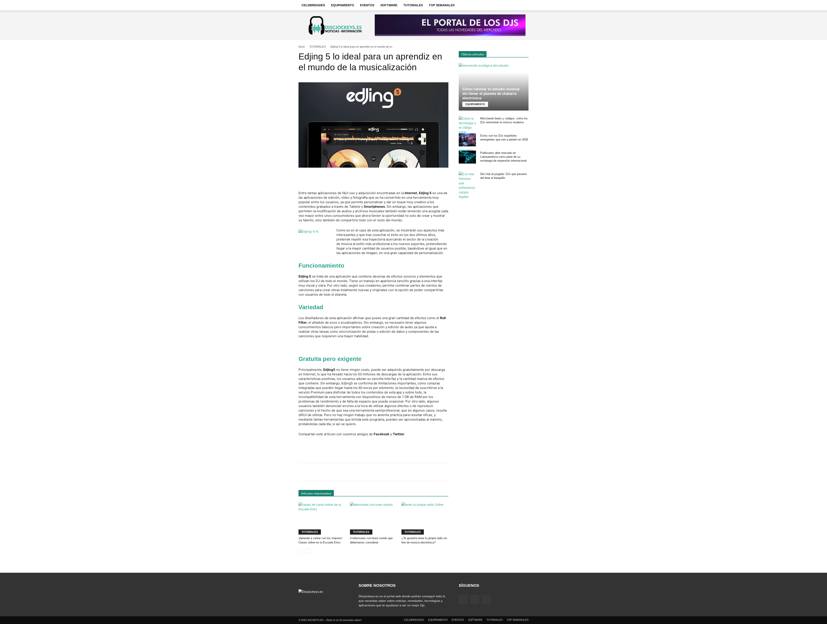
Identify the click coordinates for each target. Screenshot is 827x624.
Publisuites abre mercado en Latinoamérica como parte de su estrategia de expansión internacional (503, 156)
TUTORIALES (413, 5)
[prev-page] (301, 551)
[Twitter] (486, 599)
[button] (523, 5)
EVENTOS (367, 5)
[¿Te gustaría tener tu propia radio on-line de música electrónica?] (424, 518)
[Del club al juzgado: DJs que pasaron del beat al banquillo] (467, 185)
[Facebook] (463, 599)
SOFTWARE (388, 5)
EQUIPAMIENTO (342, 5)
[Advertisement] (373, 179)
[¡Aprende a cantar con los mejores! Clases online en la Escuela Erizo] (321, 518)
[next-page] (308, 551)
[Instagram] (474, 599)
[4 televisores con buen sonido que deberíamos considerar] (373, 518)
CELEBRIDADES (313, 5)
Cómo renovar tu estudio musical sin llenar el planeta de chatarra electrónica (490, 93)
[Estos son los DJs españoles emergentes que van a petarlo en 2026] (467, 139)
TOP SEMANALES (442, 5)
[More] (434, 472)
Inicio (301, 46)
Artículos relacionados (316, 493)
